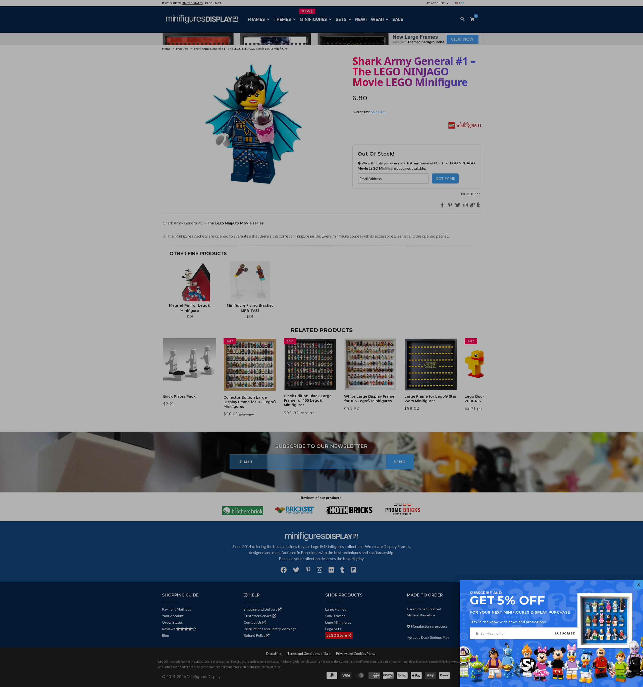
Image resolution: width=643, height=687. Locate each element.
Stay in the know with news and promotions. (508, 622)
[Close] (638, 584)
